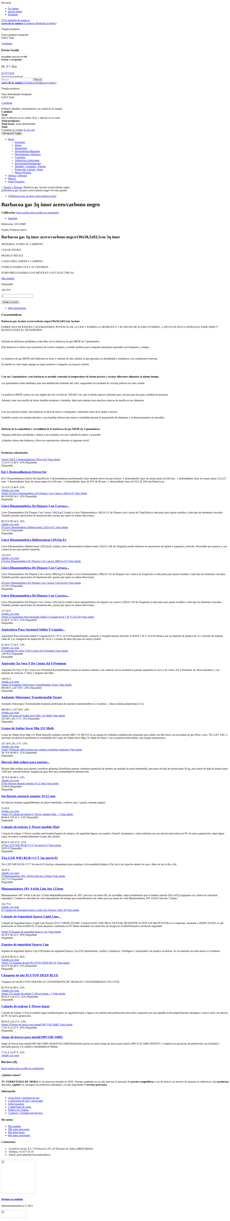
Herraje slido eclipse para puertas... (25, 762)
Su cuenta (13, 8)
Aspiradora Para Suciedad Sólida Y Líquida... (33, 629)
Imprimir (12, 218)
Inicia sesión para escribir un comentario (37, 212)
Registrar (13, 14)
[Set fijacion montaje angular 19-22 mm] (23, 783)
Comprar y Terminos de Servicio (25, 1113)
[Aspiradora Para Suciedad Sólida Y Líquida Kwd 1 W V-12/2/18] (45, 616)
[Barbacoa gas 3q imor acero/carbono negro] (32, 196)
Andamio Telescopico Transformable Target (31, 697)
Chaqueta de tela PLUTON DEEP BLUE (29, 975)
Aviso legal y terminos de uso (23, 1097)
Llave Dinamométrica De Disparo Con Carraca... (35, 506)
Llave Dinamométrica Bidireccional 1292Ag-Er (33, 540)
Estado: (5, 229)
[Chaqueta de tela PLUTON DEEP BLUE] (33, 962)
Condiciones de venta (19, 1106)
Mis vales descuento (18, 1129)
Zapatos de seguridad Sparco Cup (25, 944)
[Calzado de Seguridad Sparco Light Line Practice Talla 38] (34, 910)
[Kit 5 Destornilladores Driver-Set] (28, 459)
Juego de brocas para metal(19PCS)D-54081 (32, 1037)
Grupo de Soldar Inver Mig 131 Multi (27, 728)
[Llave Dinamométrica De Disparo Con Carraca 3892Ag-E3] (34, 561)
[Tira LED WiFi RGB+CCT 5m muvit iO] (24, 845)
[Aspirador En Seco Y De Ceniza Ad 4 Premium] (28, 650)
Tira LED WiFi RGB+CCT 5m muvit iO (29, 858)
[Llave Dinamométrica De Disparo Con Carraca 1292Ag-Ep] (34, 582)
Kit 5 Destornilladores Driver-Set (23, 472)
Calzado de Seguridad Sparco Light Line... (31, 916)
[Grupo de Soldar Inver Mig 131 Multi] (30, 715)
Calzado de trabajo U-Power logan (25, 1006)
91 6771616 (7, 73)
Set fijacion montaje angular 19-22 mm (28, 796)
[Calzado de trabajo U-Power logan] (31, 993)
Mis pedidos (14, 1126)
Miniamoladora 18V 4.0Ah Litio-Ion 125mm (32, 888)
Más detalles (7, 278)
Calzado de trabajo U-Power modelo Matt (30, 827)
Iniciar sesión (15, 11)
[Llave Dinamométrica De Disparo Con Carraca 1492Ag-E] (41, 493)
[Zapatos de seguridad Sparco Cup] (28, 931)
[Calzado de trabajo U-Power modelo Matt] (34, 814)
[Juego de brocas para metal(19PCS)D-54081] (34, 1024)
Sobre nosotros (16, 1103)
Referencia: (7, 224)
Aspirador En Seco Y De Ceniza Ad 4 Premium (33, 663)
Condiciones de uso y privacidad (25, 1100)
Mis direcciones (16, 1132)
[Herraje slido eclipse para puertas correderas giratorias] (39, 749)
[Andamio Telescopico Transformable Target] (34, 684)
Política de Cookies (18, 1110)
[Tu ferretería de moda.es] (15, 20)
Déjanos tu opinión (12, 1199)
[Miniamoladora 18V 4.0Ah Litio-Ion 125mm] (27, 876)
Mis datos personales (19, 1135)
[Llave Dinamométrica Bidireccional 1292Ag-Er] (28, 527)
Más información (17, 308)
